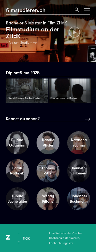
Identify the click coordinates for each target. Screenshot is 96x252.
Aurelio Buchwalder (17, 198)
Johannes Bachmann (79, 198)
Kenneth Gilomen (78, 170)
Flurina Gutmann (17, 142)
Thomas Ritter (48, 170)
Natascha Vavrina (79, 142)
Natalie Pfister (48, 142)
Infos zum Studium (19, 43)
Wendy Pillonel (48, 198)
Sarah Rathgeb (17, 170)
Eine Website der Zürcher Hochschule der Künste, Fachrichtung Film (65, 238)
